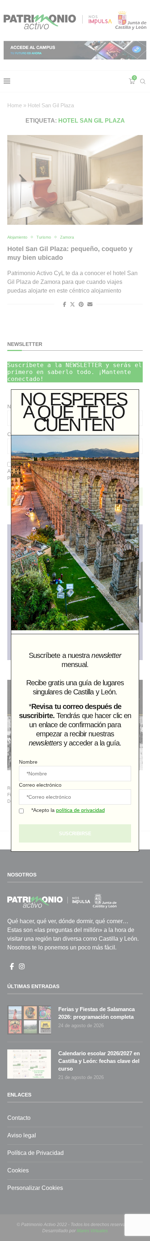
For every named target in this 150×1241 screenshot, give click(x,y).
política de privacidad (80, 810)
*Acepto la (68, 810)
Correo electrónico (40, 785)
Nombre (28, 762)
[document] (75, 620)
